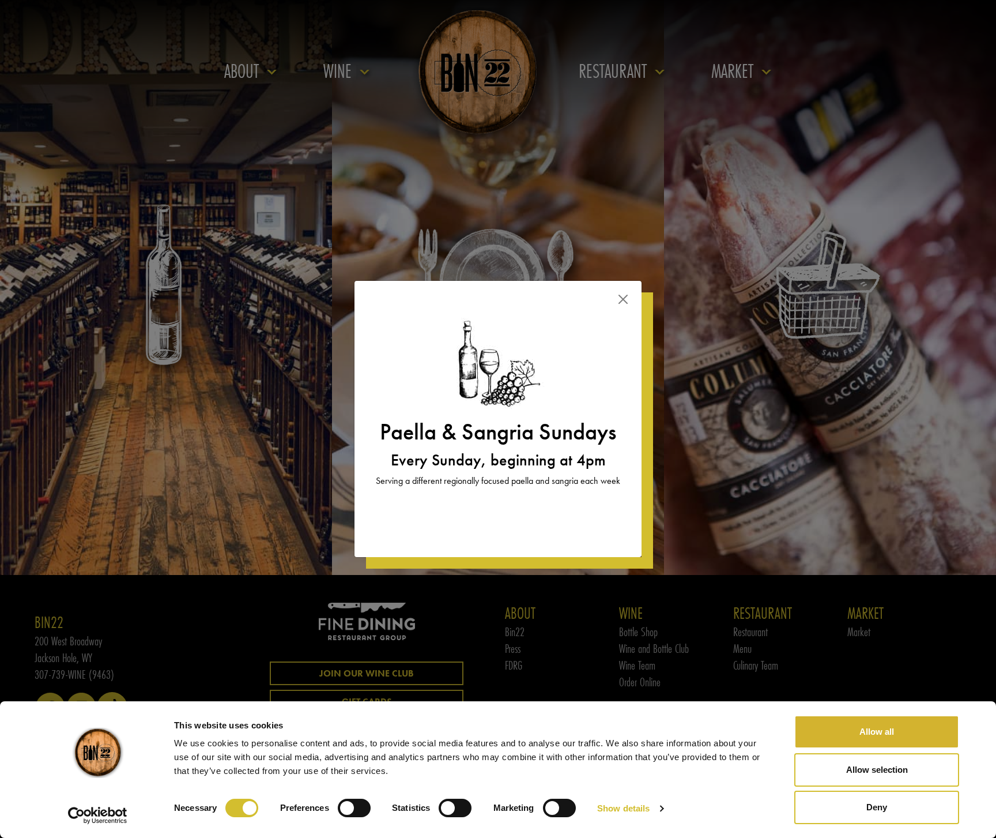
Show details (623, 808)
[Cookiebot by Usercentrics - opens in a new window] (97, 815)
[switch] (354, 808)
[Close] (623, 299)
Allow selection (877, 770)
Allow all (876, 731)
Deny (876, 807)
